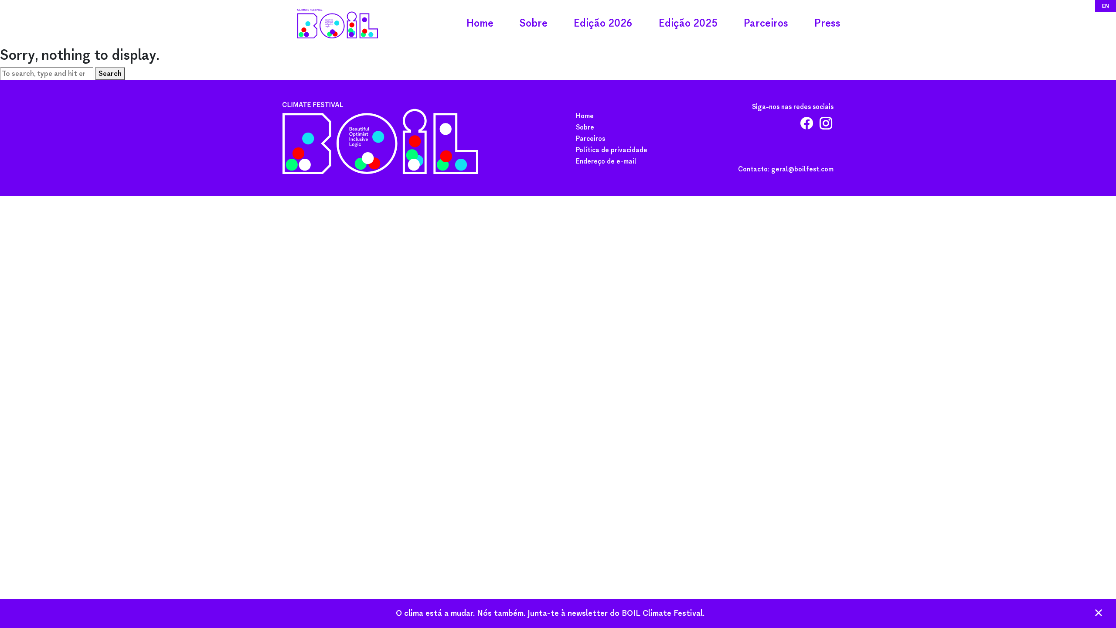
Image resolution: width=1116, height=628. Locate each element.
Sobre (534, 23)
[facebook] (806, 126)
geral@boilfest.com (802, 169)
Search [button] (110, 73)
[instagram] (826, 126)
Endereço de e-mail (606, 161)
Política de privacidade (611, 150)
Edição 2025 (688, 23)
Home (479, 23)
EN (1105, 6)
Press (827, 23)
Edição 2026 (603, 23)
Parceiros (766, 23)
